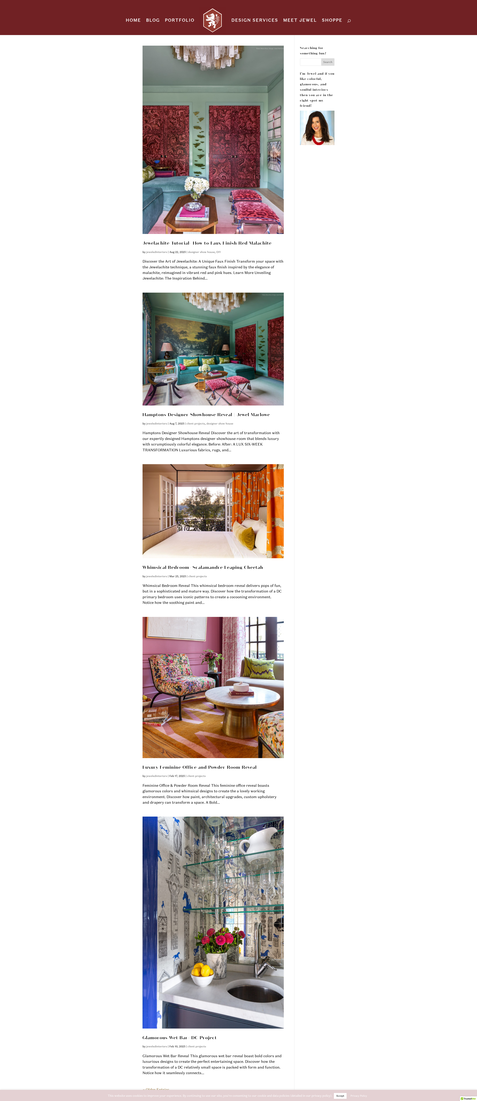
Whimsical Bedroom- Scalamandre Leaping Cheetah (203, 567)
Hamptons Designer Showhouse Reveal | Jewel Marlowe (206, 415)
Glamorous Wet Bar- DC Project (180, 1038)
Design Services (254, 21)
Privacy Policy (358, 1095)
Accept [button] (340, 1095)
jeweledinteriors (156, 252)
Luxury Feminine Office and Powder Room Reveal (200, 767)
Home (133, 21)
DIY (218, 252)
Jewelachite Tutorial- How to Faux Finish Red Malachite (207, 243)
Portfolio (180, 21)
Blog (153, 21)
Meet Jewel (300, 21)
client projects (195, 423)
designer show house (201, 252)
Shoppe (332, 21)
